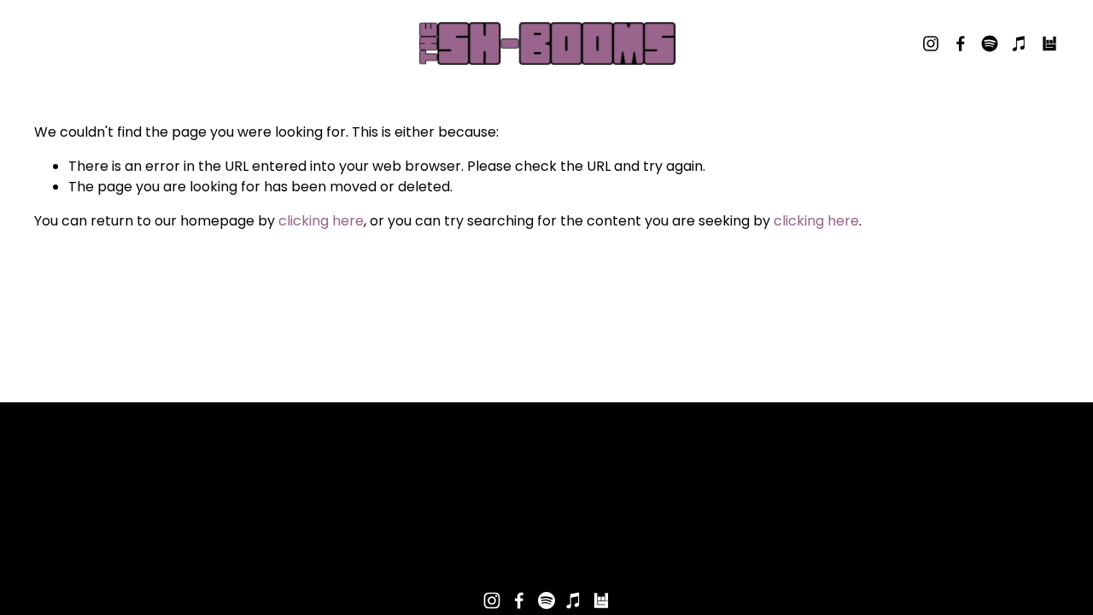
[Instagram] (930, 43)
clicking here (321, 221)
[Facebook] (960, 43)
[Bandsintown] (1049, 43)
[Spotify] (989, 43)
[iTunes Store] (1019, 43)
